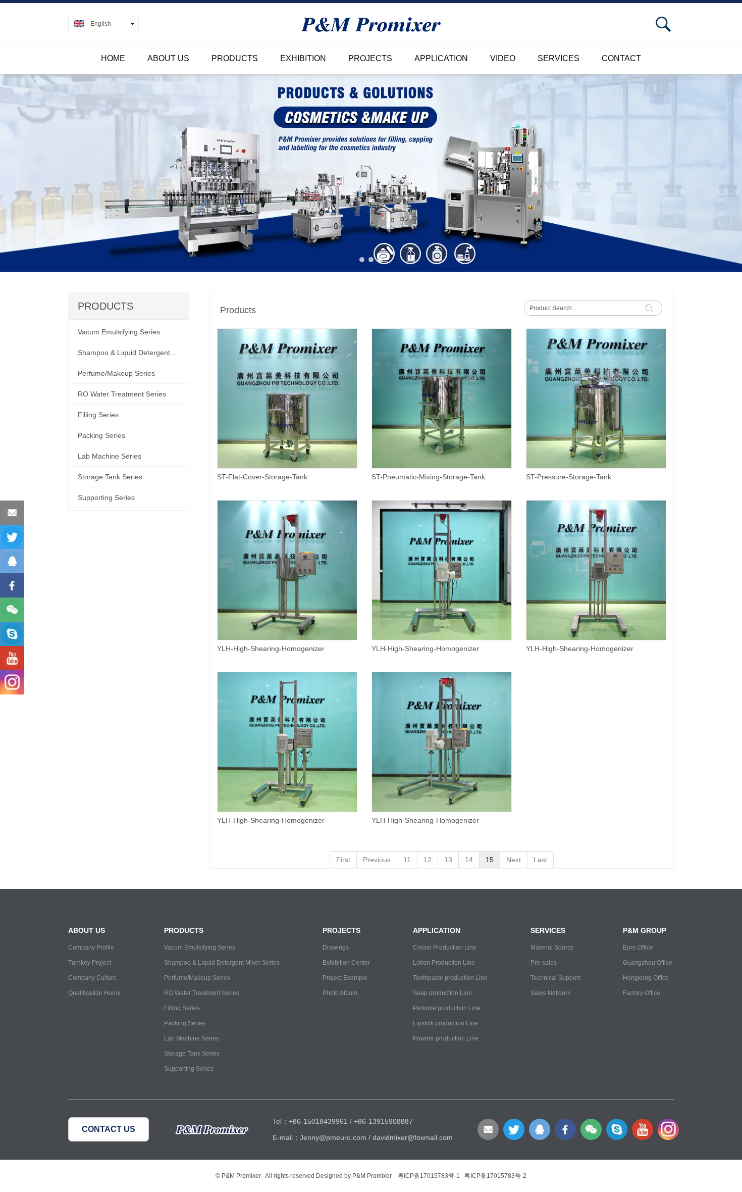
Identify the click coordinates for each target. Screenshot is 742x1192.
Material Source (552, 947)
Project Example (345, 977)
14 (469, 860)
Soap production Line (442, 993)
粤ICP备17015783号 (426, 1175)
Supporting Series (189, 1068)
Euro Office (638, 947)
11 (407, 860)
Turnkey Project (89, 962)
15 (490, 860)
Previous (377, 860)
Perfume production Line (447, 1008)
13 (448, 860)
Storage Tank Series (192, 1053)
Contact (621, 58)
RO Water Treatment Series (201, 993)
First (343, 860)
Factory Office (641, 993)
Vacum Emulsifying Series (199, 947)
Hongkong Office (646, 977)
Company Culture (92, 977)
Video (502, 58)
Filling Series (182, 1008)
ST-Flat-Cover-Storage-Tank (262, 477)
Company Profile (91, 947)
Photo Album (340, 993)
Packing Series (184, 1023)
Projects (370, 58)
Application (441, 58)
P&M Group (644, 930)
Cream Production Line (444, 947)
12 (427, 860)
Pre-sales (544, 962)
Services (558, 58)
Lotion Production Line (444, 962)
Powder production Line (446, 1038)
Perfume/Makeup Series (197, 977)
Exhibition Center (346, 962)
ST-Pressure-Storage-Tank (568, 477)
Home (113, 58)
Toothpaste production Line (450, 977)
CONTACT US (108, 1129)
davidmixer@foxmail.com (413, 1137)
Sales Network (550, 993)
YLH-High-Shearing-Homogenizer (271, 648)
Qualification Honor (94, 993)
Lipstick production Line (445, 1023)
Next (513, 860)
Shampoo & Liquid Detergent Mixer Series (222, 962)
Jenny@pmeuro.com (333, 1137)
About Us (168, 58)
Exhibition (303, 58)
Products (234, 58)
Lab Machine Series (191, 1038)
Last (540, 860)
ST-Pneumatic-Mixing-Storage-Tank (428, 477)
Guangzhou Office (647, 962)
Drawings (336, 947)
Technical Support (555, 977)
